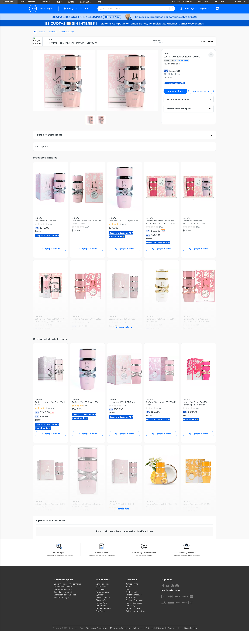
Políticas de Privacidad (155, 628)
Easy (128, 589)
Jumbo (129, 586)
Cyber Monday (102, 592)
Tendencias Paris (103, 608)
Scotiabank (131, 597)
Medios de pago (61, 597)
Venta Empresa (133, 608)
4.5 (123, 224)
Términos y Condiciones (97, 628)
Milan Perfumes (181, 60)
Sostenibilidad (102, 586)
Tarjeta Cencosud (133, 595)
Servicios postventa (63, 589)
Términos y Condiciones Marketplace (126, 628)
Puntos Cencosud (28, 2)
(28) (52, 408)
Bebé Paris (101, 606)
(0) (51, 224)
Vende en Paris (102, 584)
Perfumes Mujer (67, 32)
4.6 (49, 408)
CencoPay (130, 606)
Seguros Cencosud (134, 600)
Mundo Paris (219, 2)
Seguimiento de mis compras (67, 584)
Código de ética (175, 628)
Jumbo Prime (8, 2)
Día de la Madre (103, 597)
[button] (78, 8)
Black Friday (101, 589)
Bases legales (190, 628)
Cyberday (100, 595)
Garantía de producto (63, 592)
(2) (125, 224)
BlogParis (100, 611)
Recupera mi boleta (63, 586)
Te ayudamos (238, 2)
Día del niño (101, 600)
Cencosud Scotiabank (180, 2)
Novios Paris (203, 2)
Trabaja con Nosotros (135, 611)
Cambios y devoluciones (65, 595)
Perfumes (53, 32)
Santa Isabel (131, 592)
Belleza (42, 32)
